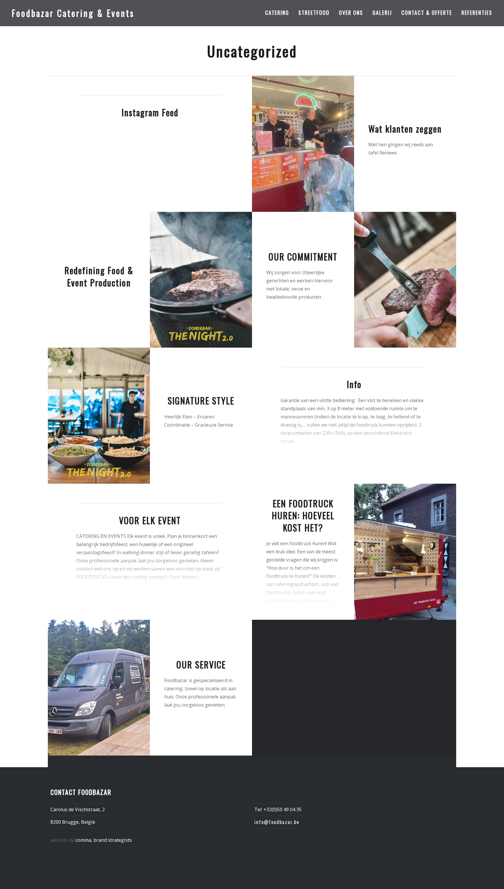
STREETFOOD (314, 12)
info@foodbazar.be (276, 821)
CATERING (277, 12)
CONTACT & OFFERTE (426, 12)
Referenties (476, 12)
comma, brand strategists (104, 840)
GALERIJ (382, 12)
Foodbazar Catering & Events (73, 13)
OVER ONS (351, 12)
